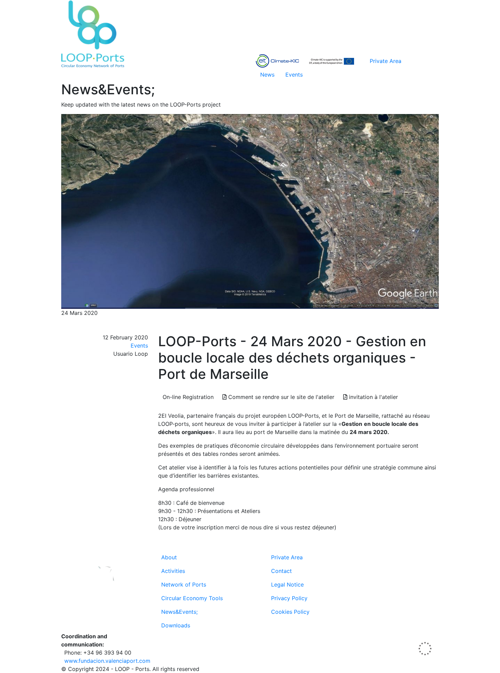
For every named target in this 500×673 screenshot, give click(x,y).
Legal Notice (287, 584)
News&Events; (179, 611)
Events (294, 74)
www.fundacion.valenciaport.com (107, 660)
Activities (173, 570)
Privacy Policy (289, 598)
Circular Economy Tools (192, 598)
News (267, 74)
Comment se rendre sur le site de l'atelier (280, 397)
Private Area (385, 61)
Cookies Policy (290, 611)
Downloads (175, 625)
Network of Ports (183, 584)
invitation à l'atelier (372, 397)
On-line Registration (188, 397)
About (169, 557)
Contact (281, 570)
